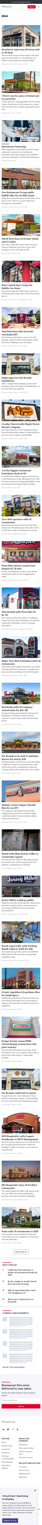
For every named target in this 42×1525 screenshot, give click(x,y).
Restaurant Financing (14, 146)
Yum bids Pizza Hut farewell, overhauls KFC (18, 333)
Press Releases (7, 1462)
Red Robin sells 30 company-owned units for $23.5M (17, 708)
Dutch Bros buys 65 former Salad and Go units (20, 240)
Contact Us (6, 1449)
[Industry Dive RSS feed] (17, 1429)
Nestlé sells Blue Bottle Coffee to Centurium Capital (20, 855)
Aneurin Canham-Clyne (10, 64)
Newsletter (6, 1453)
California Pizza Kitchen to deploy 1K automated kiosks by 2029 (22, 1272)
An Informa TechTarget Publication (21, 2)
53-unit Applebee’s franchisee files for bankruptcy (21, 994)
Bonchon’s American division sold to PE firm (20, 51)
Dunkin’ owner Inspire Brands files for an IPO (19, 806)
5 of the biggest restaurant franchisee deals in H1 (16, 472)
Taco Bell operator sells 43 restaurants (16, 521)
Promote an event (26, 1457)
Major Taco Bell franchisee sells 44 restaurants (21, 662)
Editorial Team (7, 1446)
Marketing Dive (24, 1474)
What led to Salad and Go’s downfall (20, 1300)
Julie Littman (7, 113)
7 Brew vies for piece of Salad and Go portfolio (20, 97)
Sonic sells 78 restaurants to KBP (20, 1231)
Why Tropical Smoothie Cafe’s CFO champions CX (22, 1291)
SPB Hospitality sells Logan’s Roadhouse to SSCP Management (20, 1138)
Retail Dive (23, 1477)
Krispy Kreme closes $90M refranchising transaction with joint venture (19, 1044)
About (4, 1442)
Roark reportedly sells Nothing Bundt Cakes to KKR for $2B (19, 947)
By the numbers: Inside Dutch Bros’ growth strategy (22, 1282)
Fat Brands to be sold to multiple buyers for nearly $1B (20, 757)
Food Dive (23, 1467)
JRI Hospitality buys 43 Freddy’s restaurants (19, 1186)
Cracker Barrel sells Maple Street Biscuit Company (21, 425)
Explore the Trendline (30, 139)
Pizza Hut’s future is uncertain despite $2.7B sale (18, 567)
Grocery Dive (24, 1470)
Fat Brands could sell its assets (19, 1093)
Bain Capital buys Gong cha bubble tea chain (17, 286)
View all (5, 1367)
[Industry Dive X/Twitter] (13, 1429)
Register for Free (10, 1520)
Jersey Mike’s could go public (18, 900)
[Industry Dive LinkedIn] (3, 1429)
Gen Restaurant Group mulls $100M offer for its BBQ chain (18, 194)
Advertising (23, 1445)
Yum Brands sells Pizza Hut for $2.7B (19, 613)
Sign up (31, 7)
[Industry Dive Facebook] (8, 1429)
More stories (20, 1252)
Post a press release (17, 1367)
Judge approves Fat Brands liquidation (17, 379)
